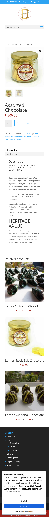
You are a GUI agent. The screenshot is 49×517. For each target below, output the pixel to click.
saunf (18, 139)
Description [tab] (12, 150)
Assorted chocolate (18, 136)
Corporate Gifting (13, 461)
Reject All (24, 501)
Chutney (13, 450)
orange (40, 136)
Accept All (23, 506)
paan (7, 139)
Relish (12, 447)
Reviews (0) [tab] (12, 154)
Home (7, 44)
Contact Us (11, 436)
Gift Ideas (10, 454)
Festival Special (13, 465)
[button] (40, 51)
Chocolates (14, 44)
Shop (9, 440)
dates (29, 136)
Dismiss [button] (35, 515)
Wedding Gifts (12, 458)
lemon (34, 136)
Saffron (13, 139)
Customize (24, 496)
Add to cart (23, 123)
